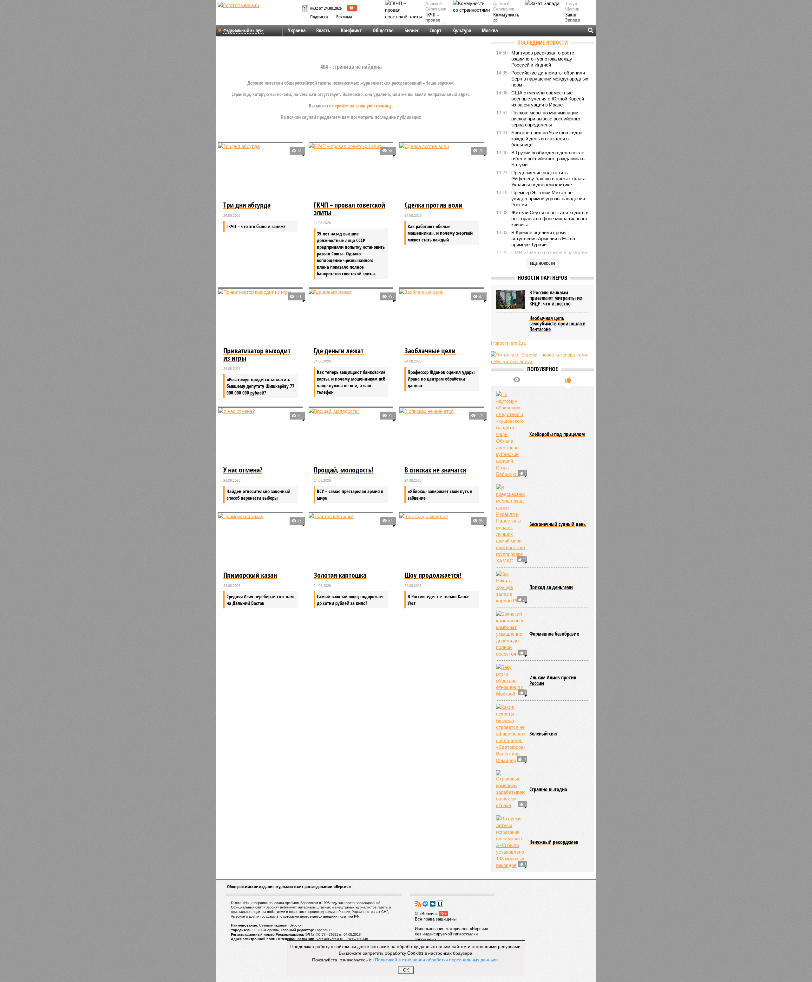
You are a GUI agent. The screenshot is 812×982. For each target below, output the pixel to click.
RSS (418, 904)
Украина (296, 30)
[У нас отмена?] (260, 436)
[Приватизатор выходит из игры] (260, 317)
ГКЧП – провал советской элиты (436, 23)
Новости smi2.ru (508, 343)
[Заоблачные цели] (441, 317)
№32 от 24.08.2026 (326, 8)
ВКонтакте (432, 904)
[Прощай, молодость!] (351, 436)
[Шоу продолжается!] (441, 541)
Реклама (344, 17)
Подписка (319, 17)
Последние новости (542, 42)
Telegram (425, 904)
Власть (323, 30)
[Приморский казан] (260, 541)
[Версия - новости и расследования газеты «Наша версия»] (259, 15)
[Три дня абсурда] (260, 171)
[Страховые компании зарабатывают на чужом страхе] (510, 789)
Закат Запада (572, 17)
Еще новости (542, 263)
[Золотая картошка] (351, 541)
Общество (383, 30)
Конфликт (351, 30)
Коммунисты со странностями (508, 20)
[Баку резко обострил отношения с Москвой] (510, 680)
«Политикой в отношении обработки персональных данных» (435, 959)
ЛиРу (440, 904)
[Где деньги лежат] (351, 317)
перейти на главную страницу (362, 105)
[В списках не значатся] (441, 436)
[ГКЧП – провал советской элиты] (351, 171)
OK (406, 970)
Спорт (435, 30)
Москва (490, 30)
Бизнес (411, 30)
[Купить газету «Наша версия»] (306, 8)
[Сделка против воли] (441, 171)
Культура (461, 30)
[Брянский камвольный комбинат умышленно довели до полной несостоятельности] (510, 634)
